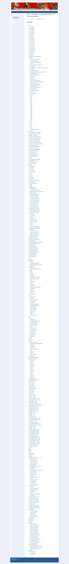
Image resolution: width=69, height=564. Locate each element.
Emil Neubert (33, 554)
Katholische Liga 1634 (34, 188)
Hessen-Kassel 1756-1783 (35, 197)
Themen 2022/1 (32, 32)
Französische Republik (34, 461)
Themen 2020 (31, 35)
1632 (31, 107)
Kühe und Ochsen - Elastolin (34, 436)
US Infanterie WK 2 (32, 246)
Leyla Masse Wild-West (34, 536)
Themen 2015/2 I (32, 39)
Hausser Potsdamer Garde (33, 150)
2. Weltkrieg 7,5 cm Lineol (33, 498)
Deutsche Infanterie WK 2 (33, 236)
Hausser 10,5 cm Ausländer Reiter (34, 149)
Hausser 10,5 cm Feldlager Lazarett (35, 142)
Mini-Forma (30, 164)
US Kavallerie (33, 215)
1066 (31, 122)
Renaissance (33, 347)
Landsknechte (33, 281)
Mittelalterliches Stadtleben (35, 305)
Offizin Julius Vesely (34, 83)
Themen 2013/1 (32, 45)
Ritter (31, 280)
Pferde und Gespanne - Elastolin (34, 441)
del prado (31, 261)
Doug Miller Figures (32, 267)
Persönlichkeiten (33, 309)
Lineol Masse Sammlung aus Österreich (37, 81)
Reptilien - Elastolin (32, 413)
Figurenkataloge (31, 260)
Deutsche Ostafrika (34, 219)
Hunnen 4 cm (33, 291)
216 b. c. (32, 128)
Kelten (30, 174)
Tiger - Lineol (31, 384)
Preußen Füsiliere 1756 (34, 204)
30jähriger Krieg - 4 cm (34, 315)
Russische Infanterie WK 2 (33, 247)
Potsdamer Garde (33, 481)
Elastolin (30, 270)
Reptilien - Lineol (32, 412)
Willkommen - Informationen (35, 59)
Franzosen (32, 475)
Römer (32, 271)
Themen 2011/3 (32, 50)
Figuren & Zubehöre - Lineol (34, 444)
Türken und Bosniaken (34, 479)
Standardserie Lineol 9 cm (33, 485)
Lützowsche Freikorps (34, 323)
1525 (31, 108)
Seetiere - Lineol (32, 415)
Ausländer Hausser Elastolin (33, 502)
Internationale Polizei (32, 256)
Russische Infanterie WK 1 (35, 233)
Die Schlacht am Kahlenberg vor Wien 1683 (36, 191)
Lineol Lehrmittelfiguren (33, 163)
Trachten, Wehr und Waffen (35, 90)
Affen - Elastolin (31, 391)
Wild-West (32, 284)
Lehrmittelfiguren (32, 453)
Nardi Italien (32, 370)
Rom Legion (31, 177)
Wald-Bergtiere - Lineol (33, 420)
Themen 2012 (31, 46)
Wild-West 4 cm (33, 329)
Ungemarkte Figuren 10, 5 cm (34, 496)
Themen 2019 (31, 36)
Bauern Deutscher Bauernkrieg (35, 268)
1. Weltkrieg (32, 69)
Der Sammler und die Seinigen (35, 87)
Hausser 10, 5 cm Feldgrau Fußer (34, 140)
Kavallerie (32, 468)
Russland (32, 495)
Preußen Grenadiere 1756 (35, 201)
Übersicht (31, 57)
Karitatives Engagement (34, 60)
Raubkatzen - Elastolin (33, 388)
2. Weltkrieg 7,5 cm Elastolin (34, 499)
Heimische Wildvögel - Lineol (34, 429)
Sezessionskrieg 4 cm (34, 330)
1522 (31, 112)
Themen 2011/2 (32, 52)
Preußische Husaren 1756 (35, 198)
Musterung (32, 91)
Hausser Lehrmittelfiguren (33, 156)
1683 (31, 105)
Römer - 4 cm (33, 313)
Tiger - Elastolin (31, 385)
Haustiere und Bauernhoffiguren (36, 287)
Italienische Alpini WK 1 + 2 (35, 235)
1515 (31, 115)
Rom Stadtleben (32, 181)
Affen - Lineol (31, 389)
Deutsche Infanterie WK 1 (35, 230)
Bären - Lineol (31, 392)
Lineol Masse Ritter (34, 512)
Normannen (32, 275)
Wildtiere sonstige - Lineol (33, 409)
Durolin (32, 363)
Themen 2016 (31, 38)
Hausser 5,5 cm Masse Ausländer (34, 133)
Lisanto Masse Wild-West (35, 531)
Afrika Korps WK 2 (32, 240)
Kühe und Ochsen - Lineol (33, 434)
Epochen (32, 94)
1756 (31, 104)
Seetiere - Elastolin (32, 416)
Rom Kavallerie (31, 178)
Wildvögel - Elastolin (32, 427)
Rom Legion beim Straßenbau (34, 180)
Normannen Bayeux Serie (35, 278)
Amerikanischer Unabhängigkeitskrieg (37, 343)
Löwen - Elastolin (32, 382)
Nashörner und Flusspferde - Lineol (35, 403)
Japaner (32, 492)
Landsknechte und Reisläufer (35, 74)
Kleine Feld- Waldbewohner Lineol (34, 423)
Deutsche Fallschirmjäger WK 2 (34, 239)
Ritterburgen (30, 550)
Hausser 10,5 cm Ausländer (33, 147)
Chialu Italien (33, 360)
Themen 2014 (31, 42)
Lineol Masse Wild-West (34, 527)
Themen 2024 (31, 28)
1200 (31, 121)
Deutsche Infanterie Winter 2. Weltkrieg (35, 242)
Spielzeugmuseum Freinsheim (35, 84)
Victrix (30, 340)
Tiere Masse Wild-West (34, 540)
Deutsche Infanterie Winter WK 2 (34, 243)
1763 (31, 102)
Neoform (32, 371)
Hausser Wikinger (32, 152)
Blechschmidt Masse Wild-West (36, 534)
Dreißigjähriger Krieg (32, 187)
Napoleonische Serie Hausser (34, 505)
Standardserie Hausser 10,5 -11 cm (35, 465)
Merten (30, 326)
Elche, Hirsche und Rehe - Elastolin (35, 419)
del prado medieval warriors (35, 263)
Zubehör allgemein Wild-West (35, 541)
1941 (31, 95)
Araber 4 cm (32, 332)
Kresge (30, 157)
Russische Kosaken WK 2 (33, 249)
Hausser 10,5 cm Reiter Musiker (34, 146)
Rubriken (32, 77)
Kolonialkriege (31, 218)
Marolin (32, 368)
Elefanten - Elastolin (32, 396)
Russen (32, 478)
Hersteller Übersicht (32, 551)
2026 (29, 25)
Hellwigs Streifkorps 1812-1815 (34, 209)
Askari (32, 223)
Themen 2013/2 (32, 43)
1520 (31, 114)
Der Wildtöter (33, 336)
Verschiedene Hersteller (33, 358)
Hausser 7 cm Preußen (33, 135)
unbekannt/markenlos (34, 543)
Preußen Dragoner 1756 (34, 205)
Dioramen (32, 298)
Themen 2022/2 (32, 31)
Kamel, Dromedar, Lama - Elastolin (35, 399)
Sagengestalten (33, 333)
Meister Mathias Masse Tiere (34, 357)
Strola (31, 374)
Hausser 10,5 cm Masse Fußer (34, 139)
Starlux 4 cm (31, 339)
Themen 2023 (31, 29)
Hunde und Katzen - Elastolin (34, 433)
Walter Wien (32, 375)
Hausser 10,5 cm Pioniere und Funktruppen (36, 143)
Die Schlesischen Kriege (34, 70)
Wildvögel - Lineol (32, 426)
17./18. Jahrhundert (34, 308)
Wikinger (30, 184)
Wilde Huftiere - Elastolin (33, 402)
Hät (30, 316)
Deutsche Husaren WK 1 (34, 232)
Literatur (30, 447)
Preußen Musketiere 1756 (35, 202)
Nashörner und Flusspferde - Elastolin (35, 405)
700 (31, 125)
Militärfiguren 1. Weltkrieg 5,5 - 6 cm (35, 457)
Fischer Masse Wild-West (35, 530)
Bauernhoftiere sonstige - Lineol (34, 437)
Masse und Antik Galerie (33, 544)
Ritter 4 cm (32, 292)
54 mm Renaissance (32, 171)
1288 (31, 119)
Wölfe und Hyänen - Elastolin (34, 408)
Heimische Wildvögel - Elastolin (34, 430)
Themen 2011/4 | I (32, 49)
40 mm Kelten (31, 170)
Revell (30, 337)
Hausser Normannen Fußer (33, 153)
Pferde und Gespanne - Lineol (34, 440)
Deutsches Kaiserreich (34, 458)
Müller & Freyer (31, 454)
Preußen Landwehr (34, 322)
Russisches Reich (33, 464)
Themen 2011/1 (32, 53)
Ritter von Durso (33, 513)
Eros (30, 257)
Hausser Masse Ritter (34, 510)
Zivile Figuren (31, 520)
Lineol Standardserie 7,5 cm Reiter (35, 159)
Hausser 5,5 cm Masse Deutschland (35, 132)
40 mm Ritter (31, 167)
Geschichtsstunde (33, 88)
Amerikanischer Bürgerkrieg (33, 212)
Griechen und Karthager (34, 299)
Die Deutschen (33, 66)
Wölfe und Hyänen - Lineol (33, 406)
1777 (31, 101)
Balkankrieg (32, 486)
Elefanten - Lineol (32, 395)
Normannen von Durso (34, 516)
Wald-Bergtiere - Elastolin (33, 422)
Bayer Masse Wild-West (34, 533)
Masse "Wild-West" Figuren (35, 548)
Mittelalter (31, 185)
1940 (31, 97)
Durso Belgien (33, 364)
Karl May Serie (33, 285)
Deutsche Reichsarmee (34, 195)
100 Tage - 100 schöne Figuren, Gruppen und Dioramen (40, 67)
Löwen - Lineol (31, 381)
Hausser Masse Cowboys (35, 524)
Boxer (31, 222)
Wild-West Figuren (32, 523)
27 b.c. (32, 126)
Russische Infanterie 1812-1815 (34, 211)
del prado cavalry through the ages (36, 264)
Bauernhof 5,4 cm (33, 294)
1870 (31, 98)
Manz (30, 451)
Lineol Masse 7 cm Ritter (33, 160)
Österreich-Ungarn (34, 460)
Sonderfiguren (31, 519)
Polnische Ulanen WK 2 (33, 250)
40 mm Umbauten (33, 354)
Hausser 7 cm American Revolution (35, 136)
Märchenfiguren (33, 288)
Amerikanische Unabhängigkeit (34, 506)
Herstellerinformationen (34, 129)
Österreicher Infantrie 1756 (35, 194)
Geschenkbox (33, 482)
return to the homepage (40, 18)
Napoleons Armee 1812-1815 (34, 208)
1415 (31, 118)
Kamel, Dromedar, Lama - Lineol (34, 398)
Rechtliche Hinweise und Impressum (35, 56)
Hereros (32, 225)
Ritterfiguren (31, 509)
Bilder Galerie (33, 76)
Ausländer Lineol (32, 503)
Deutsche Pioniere (33, 471)
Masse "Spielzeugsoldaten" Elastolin (36, 547)
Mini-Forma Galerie (32, 166)
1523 (31, 111)
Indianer (32, 216)
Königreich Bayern (33, 325)
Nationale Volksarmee (32, 254)
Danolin (32, 361)
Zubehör (32, 312)
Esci (30, 295)
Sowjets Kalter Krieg (32, 253)
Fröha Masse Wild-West (34, 537)
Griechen (30, 173)
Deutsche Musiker (33, 472)
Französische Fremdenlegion (35, 226)
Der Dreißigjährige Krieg (34, 73)
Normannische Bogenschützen (35, 277)
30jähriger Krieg (33, 306)
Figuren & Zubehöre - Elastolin (34, 443)
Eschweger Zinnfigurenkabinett (35, 80)
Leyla (31, 367)
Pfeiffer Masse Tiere (32, 378)
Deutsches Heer (33, 467)
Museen (32, 63)
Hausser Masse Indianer (34, 526)
